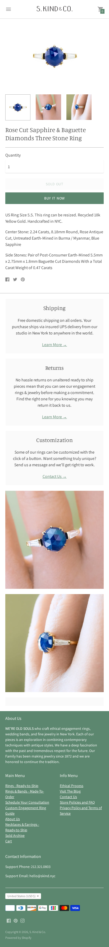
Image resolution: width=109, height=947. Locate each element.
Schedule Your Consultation (27, 802)
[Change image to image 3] (79, 107)
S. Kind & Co (37, 932)
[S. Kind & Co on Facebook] (9, 920)
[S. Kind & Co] (54, 9)
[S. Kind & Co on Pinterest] (15, 920)
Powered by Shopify (18, 938)
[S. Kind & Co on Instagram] (22, 920)
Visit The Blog (70, 791)
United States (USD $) (21, 896)
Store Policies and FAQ (77, 802)
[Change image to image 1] (17, 107)
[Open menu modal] (8, 9)
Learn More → (54, 344)
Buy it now (54, 198)
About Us (12, 819)
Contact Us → (55, 476)
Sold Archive (15, 835)
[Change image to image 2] (48, 107)
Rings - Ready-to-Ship (21, 785)
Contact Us (68, 796)
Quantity (13, 155)
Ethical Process (71, 785)
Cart (8, 841)
